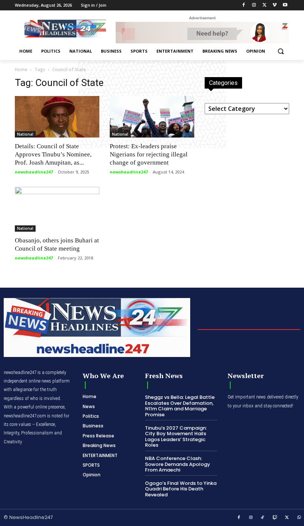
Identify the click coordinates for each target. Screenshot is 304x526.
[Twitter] (264, 5)
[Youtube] (285, 5)
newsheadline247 (34, 172)
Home (21, 69)
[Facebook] (243, 5)
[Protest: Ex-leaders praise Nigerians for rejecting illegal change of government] (152, 117)
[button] (280, 51)
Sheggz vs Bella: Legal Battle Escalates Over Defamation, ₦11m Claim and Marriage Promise (180, 406)
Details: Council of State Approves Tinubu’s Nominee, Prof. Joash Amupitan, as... (53, 154)
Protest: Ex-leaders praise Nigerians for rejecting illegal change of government (149, 154)
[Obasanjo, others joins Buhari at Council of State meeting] (57, 209)
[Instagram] (254, 5)
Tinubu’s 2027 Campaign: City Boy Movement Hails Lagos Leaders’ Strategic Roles (176, 436)
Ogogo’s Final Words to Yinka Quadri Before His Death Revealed (181, 489)
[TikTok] (263, 518)
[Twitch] (275, 518)
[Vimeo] (274, 5)
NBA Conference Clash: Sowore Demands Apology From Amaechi (177, 464)
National (25, 134)
